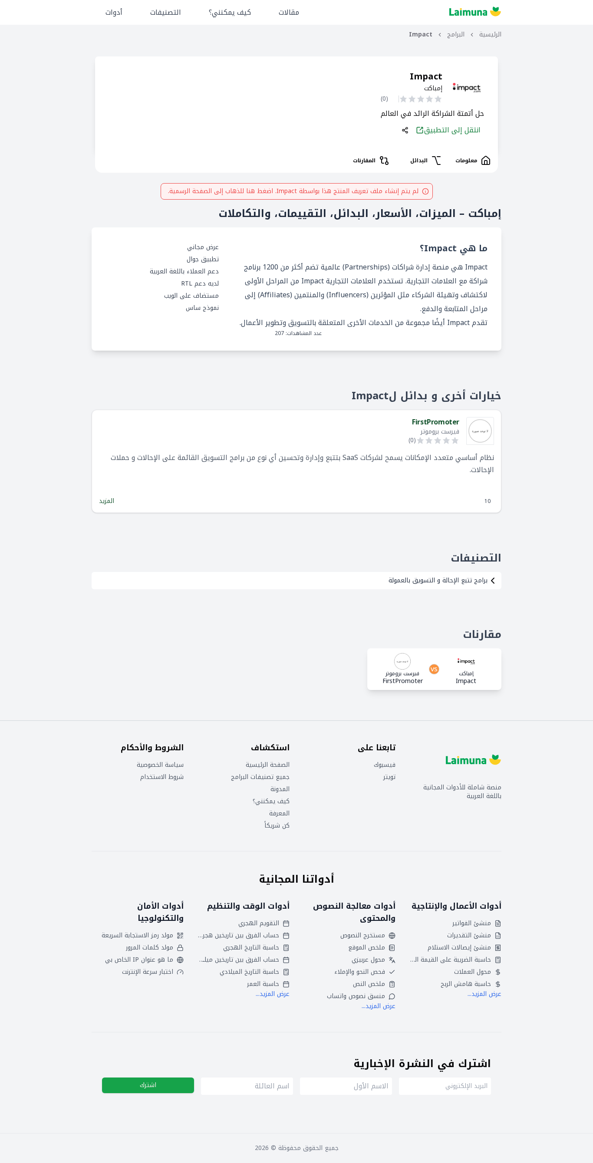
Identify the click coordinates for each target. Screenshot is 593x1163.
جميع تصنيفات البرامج (260, 777)
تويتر (389, 777)
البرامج (456, 34)
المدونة (280, 789)
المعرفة (279, 813)
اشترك (148, 1085)
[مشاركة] (405, 130)
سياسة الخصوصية (160, 765)
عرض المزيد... (484, 994)
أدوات (113, 12)
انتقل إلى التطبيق (452, 130)
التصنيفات (165, 12)
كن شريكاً (277, 825)
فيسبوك (384, 765)
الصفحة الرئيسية (268, 765)
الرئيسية (490, 34)
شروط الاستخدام (162, 777)
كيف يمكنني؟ (230, 12)
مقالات (289, 12)
